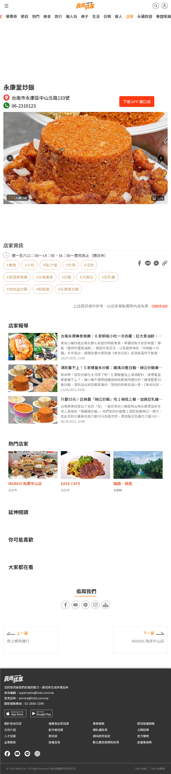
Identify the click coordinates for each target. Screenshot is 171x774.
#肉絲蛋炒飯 (17, 289)
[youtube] (17, 753)
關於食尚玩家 (13, 723)
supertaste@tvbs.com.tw (36, 693)
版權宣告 (54, 742)
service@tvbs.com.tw (33, 698)
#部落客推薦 (17, 277)
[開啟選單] (6, 6)
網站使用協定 (101, 736)
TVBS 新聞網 (158, 768)
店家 (129, 16)
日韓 (107, 16)
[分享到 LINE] (148, 263)
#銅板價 (42, 289)
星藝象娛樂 (144, 742)
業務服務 (98, 723)
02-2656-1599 (34, 703)
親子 (84, 16)
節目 (24, 16)
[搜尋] (156, 6)
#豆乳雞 (108, 277)
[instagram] (37, 753)
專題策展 (163, 16)
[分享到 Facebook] (139, 263)
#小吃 (29, 265)
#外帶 (70, 265)
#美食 (11, 265)
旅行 (58, 16)
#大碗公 (86, 277)
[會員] (164, 6)
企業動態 (10, 742)
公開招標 (143, 730)
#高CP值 (50, 265)
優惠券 (11, 16)
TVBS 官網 (140, 768)
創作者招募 (56, 730)
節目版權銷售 (146, 723)
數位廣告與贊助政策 (106, 742)
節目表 (53, 736)
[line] (27, 753)
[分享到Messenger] (156, 263)
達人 (118, 16)
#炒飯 (66, 277)
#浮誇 (89, 265)
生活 (96, 16)
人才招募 (10, 736)
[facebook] (7, 753)
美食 (47, 16)
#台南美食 (44, 277)
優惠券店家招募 (59, 723)
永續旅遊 (144, 16)
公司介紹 (10, 730)
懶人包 (71, 16)
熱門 (36, 16)
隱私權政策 (100, 730)
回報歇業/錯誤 (160, 306)
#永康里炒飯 (68, 289)
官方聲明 (143, 736)
